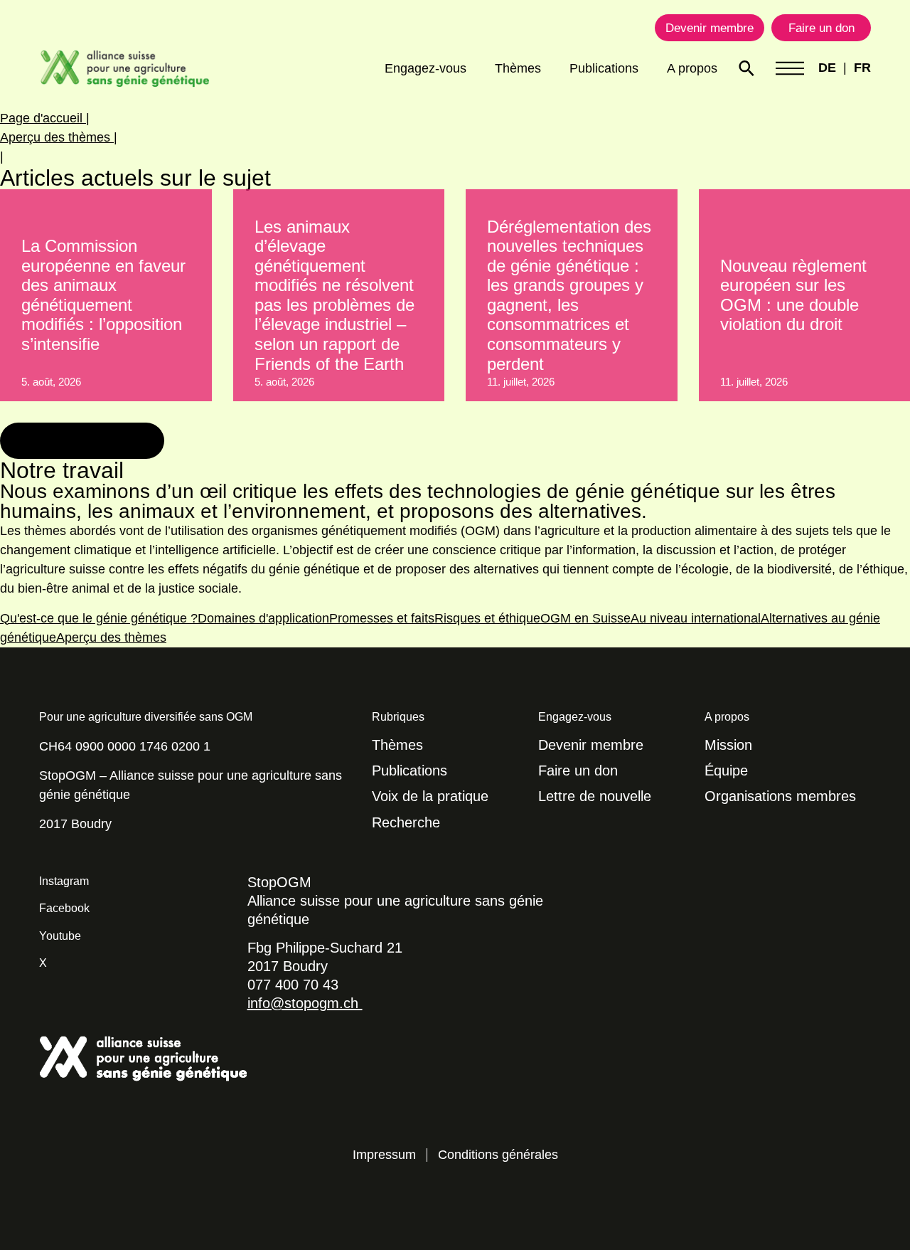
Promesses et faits (381, 618)
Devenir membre (590, 745)
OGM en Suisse (585, 618)
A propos (692, 68)
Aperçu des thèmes (111, 637)
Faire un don (578, 770)
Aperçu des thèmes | (58, 137)
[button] (82, 441)
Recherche (406, 822)
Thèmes (518, 68)
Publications (603, 68)
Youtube (60, 936)
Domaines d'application (263, 618)
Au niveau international (696, 618)
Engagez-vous (425, 68)
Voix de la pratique (430, 796)
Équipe (726, 770)
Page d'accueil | (45, 118)
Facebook (64, 908)
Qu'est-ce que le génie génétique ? (99, 618)
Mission (728, 745)
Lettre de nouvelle (594, 796)
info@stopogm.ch (305, 1003)
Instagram (64, 881)
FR (862, 67)
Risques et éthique (487, 618)
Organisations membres (780, 796)
